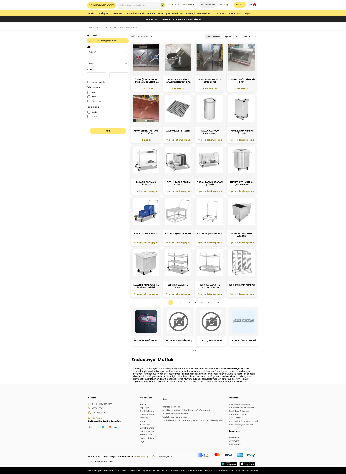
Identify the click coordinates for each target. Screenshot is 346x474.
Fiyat (237, 37)
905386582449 (99, 412)
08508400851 (98, 408)
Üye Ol (239, 5)
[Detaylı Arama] (163, 5)
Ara (108, 130)
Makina (91, 13)
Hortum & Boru (236, 13)
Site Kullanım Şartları (143, 456)
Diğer (247, 13)
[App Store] (247, 466)
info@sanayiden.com (102, 404)
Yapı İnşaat (103, 13)
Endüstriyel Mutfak (128, 27)
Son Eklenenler (213, 37)
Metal (160, 13)
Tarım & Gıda (219, 13)
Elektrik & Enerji (187, 13)
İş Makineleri (171, 13)
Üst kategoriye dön (106, 40)
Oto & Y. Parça (118, 13)
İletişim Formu (95, 418)
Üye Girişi (224, 5)
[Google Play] (229, 466)
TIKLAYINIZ (254, 470)
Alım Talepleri (172, 5)
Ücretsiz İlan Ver (207, 5)
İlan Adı (247, 37)
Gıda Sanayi (110, 27)
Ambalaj (151, 13)
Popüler (227, 37)
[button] (193, 350)
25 (218, 302)
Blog (165, 399)
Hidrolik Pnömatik (136, 13)
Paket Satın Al (188, 5)
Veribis (91, 461)
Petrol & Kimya (204, 13)
